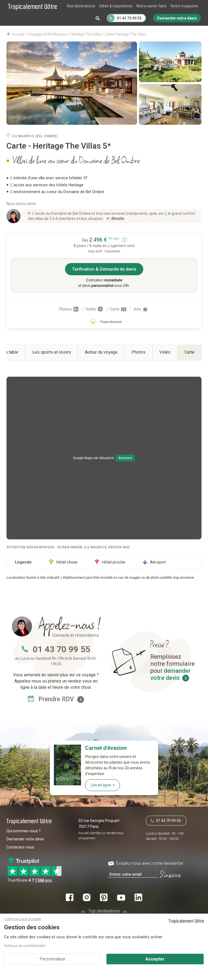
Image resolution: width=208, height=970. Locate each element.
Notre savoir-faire (151, 6)
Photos (66, 309)
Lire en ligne (101, 785)
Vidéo (91, 309)
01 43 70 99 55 (61, 649)
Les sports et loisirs (51, 352)
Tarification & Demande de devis (104, 269)
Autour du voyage (101, 352)
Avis (138, 309)
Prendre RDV (57, 699)
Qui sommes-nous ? (23, 831)
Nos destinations (81, 6)
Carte (115, 309)
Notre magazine (184, 6)
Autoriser (125, 458)
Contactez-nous (20, 847)
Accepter (155, 959)
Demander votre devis (25, 839)
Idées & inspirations (115, 6)
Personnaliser (53, 959)
